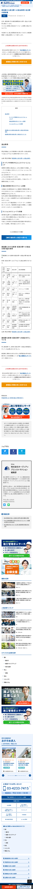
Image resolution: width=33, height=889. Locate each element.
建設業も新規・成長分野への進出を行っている (15, 134)
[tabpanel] (9, 760)
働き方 (7, 660)
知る (5, 676)
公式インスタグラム (9, 501)
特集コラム (7, 682)
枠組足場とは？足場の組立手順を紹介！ (13, 398)
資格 (6, 673)
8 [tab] (21, 776)
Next (29, 775)
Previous (3, 775)
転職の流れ (17, 801)
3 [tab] (11, 776)
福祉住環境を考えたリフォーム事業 (17, 121)
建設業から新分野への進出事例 (21, 158)
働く (5, 657)
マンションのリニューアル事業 (16, 124)
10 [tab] (24, 776)
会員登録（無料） (24, 3)
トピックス (6, 679)
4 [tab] (13, 776)
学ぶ (21, 5)
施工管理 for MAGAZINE (15, 5)
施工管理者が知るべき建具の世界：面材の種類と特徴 (16, 518)
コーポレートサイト (9, 499)
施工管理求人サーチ (25, 50)
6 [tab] (17, 776)
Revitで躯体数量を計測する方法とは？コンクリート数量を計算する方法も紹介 (17, 521)
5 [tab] (15, 776)
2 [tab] (10, 776)
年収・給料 (8, 667)
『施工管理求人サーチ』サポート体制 (16, 797)
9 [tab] (22, 776)
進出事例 (7, 114)
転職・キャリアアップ (10, 664)
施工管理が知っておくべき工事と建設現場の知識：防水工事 (16, 525)
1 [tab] (8, 776)
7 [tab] (19, 776)
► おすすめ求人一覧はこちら (9, 744)
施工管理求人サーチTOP (6, 5)
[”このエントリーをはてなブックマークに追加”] (21, 451)
